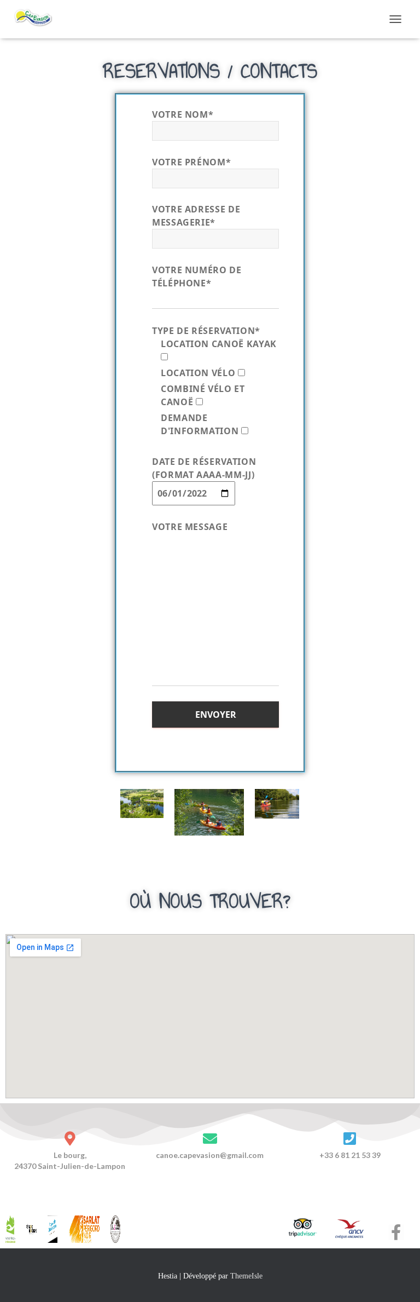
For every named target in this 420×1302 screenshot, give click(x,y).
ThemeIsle (246, 1276)
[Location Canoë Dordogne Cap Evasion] (37, 19)
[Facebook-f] (396, 1232)
